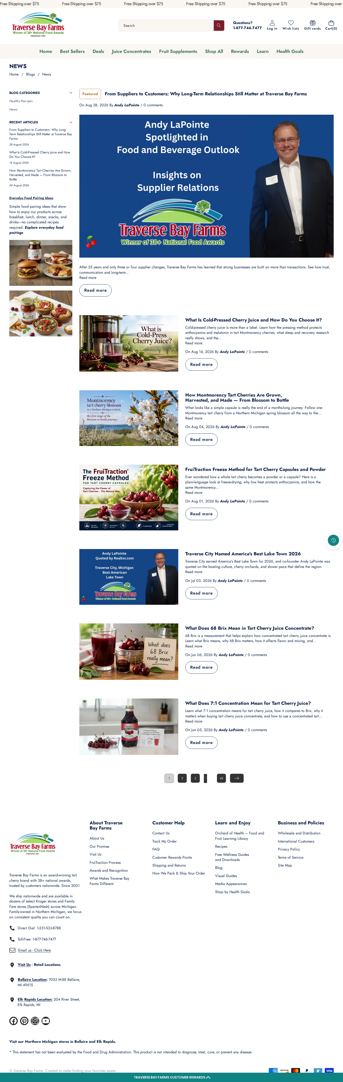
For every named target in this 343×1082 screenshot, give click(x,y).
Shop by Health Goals (232, 892)
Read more (87, 277)
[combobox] (171, 25)
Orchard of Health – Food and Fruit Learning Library (239, 835)
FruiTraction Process (105, 862)
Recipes (221, 846)
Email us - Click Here (34, 950)
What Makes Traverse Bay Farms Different (109, 881)
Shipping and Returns (169, 865)
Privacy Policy (289, 849)
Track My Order (164, 841)
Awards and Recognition (109, 870)
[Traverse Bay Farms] (38, 25)
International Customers (296, 841)
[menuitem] (40, 101)
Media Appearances (231, 883)
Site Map (285, 865)
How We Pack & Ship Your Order (178, 873)
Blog (218, 867)
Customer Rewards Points (172, 857)
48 (221, 778)
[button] (171, 1077)
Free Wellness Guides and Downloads (232, 857)
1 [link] (169, 778)
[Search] (219, 25)
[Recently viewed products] (333, 540)
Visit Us (95, 854)
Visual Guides (226, 875)
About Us (97, 838)
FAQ (156, 849)
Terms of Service (290, 857)
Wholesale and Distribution (299, 833)
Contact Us (160, 833)
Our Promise (99, 846)
